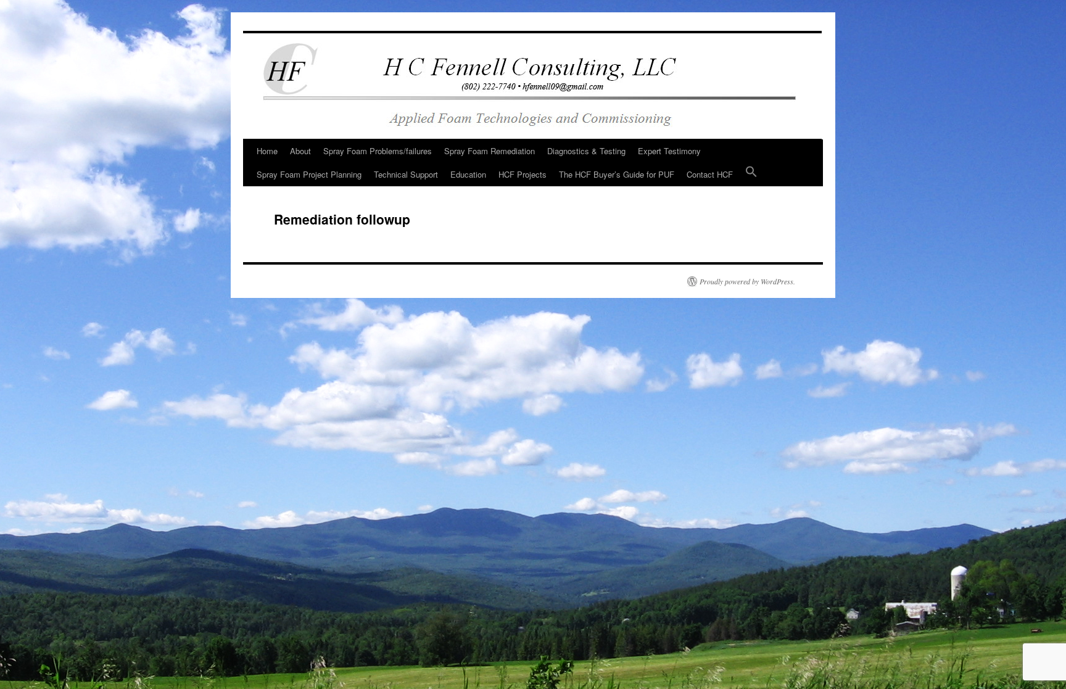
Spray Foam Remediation (489, 151)
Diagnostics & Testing (586, 151)
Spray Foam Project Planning (309, 174)
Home (267, 151)
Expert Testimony (669, 151)
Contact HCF (710, 174)
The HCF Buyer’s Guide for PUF (616, 174)
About (300, 151)
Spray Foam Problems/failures (377, 151)
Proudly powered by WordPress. (747, 281)
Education (468, 174)
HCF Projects (522, 174)
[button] (751, 174)
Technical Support (406, 174)
